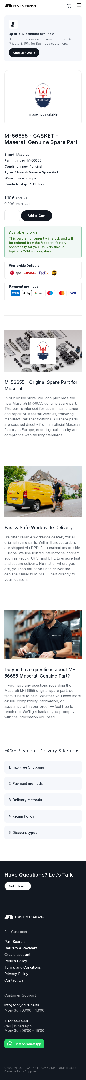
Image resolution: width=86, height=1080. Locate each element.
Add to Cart (36, 215)
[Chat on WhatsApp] (24, 1040)
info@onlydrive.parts (21, 1005)
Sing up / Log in (24, 52)
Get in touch (17, 886)
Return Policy (15, 961)
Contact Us (13, 980)
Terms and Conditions (22, 967)
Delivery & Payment (20, 948)
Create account (17, 955)
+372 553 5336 (16, 1021)
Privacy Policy (16, 974)
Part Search (14, 942)
